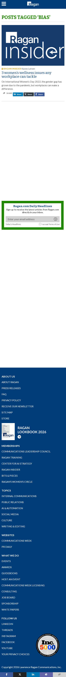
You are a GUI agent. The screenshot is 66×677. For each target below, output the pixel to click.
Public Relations (13, 502)
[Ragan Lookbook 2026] (24, 431)
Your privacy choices (15, 654)
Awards (7, 567)
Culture (7, 520)
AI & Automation (12, 508)
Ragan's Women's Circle (17, 481)
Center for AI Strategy (17, 463)
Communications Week (17, 540)
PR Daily (7, 546)
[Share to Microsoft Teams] (46, 674)
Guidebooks (9, 573)
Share (18, 94)
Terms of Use (54, 224)
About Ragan (10, 382)
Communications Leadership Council (26, 451)
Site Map (7, 412)
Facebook (8, 642)
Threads (7, 630)
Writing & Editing (13, 526)
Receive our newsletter (17, 406)
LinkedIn (7, 623)
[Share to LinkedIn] (33, 674)
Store (5, 418)
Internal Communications (19, 496)
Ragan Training (12, 457)
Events (6, 561)
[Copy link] (59, 674)
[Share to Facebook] (6, 674)
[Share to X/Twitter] (19, 674)
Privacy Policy (11, 400)
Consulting (9, 591)
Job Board (8, 597)
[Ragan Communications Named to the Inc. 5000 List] (48, 645)
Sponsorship (10, 603)
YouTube (7, 648)
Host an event (11, 579)
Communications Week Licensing (23, 585)
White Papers (10, 609)
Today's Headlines (13, 224)
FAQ (4, 394)
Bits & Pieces (10, 475)
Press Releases (11, 388)
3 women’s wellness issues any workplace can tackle (26, 75)
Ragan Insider (11, 469)
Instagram (9, 636)
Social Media (10, 514)
